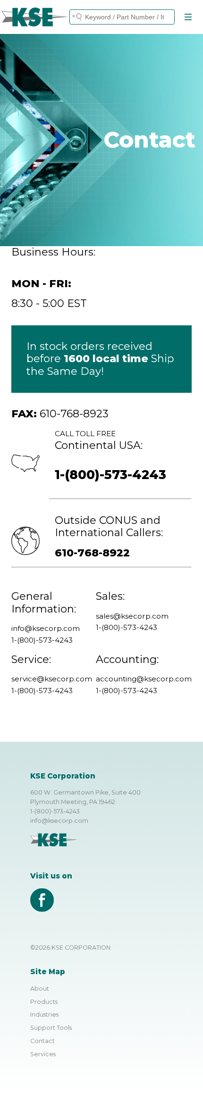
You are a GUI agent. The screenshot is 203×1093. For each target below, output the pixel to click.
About (39, 988)
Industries (44, 1014)
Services (43, 1054)
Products (44, 1001)
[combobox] (122, 17)
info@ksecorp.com (59, 820)
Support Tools (51, 1027)
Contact (42, 1040)
